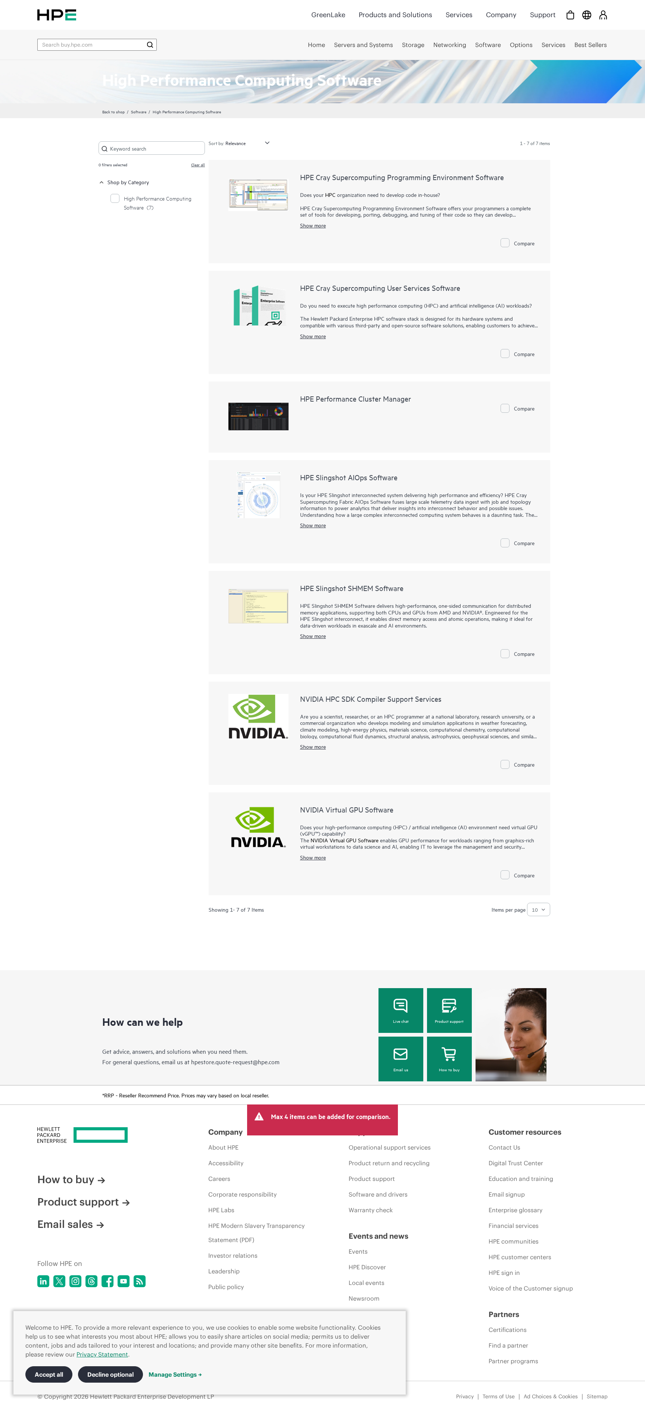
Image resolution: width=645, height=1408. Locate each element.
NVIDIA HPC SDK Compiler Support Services (371, 698)
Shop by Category (128, 181)
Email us (400, 1069)
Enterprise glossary (515, 1210)
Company (501, 14)
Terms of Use (499, 1396)
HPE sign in (504, 1272)
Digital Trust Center (516, 1163)
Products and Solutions (395, 14)
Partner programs (513, 1361)
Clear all (198, 164)
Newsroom (364, 1298)
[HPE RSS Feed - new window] (140, 1281)
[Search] (150, 45)
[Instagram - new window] (75, 1281)
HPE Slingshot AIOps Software (349, 477)
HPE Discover (367, 1267)
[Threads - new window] (91, 1281)
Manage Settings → (175, 1374)
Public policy (226, 1287)
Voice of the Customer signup (531, 1288)
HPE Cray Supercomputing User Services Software (380, 287)
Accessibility (225, 1163)
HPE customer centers (520, 1257)
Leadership (224, 1271)
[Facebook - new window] (107, 1281)
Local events (366, 1282)
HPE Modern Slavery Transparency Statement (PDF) (256, 1233)
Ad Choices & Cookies (551, 1396)
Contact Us (504, 1147)
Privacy (465, 1396)
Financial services (514, 1225)
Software (138, 111)
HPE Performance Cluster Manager (355, 398)
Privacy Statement (102, 1354)
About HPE (223, 1147)
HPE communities (514, 1241)
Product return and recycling (389, 1163)
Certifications (508, 1329)
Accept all (49, 1374)
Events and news (378, 1236)
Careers (219, 1178)
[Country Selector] (586, 15)
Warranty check (371, 1210)
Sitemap (597, 1396)
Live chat (401, 1021)
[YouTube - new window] (124, 1281)
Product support (449, 1021)
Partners (504, 1314)
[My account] (603, 15)
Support (542, 14)
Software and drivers (378, 1194)
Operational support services (390, 1147)
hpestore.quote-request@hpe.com (235, 1061)
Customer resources (525, 1132)
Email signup (507, 1194)
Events (358, 1251)
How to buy (449, 1069)
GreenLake (328, 14)
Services (459, 14)
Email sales (65, 1224)
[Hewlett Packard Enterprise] (56, 15)
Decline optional (110, 1374)
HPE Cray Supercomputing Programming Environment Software (402, 177)
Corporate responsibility (242, 1194)
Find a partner (508, 1345)
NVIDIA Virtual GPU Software (346, 809)
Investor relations (233, 1255)
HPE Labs (221, 1210)
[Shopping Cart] (570, 15)
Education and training (521, 1178)
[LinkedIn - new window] (43, 1281)
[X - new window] (59, 1281)
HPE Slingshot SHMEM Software (351, 588)
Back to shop (113, 111)
